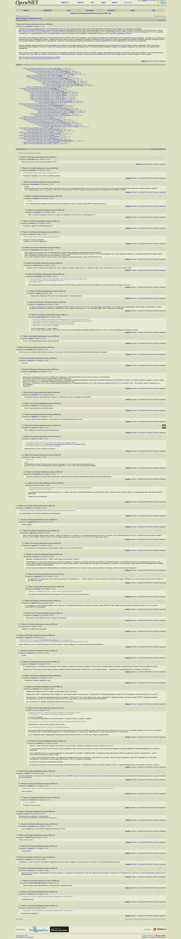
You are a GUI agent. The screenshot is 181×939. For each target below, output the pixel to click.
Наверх (150, 164)
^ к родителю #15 (142, 550)
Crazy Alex (69, 79)
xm (63, 97)
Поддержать (153, 937)
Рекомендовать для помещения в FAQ (133, 919)
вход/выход (111, 10)
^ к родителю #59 (142, 332)
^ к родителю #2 (142, 365)
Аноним (60, 70)
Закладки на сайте (22, 935)
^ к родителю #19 (142, 671)
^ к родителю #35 (142, 807)
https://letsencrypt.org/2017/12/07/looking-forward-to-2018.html (38, 30)
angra (59, 106)
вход (148, 0)
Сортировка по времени (157, 149)
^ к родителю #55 (142, 767)
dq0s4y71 (64, 114)
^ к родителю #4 (142, 388)
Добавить (145, 937)
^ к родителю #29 (142, 704)
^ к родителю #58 (142, 502)
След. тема (163, 919)
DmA (52, 128)
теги (130, 2)
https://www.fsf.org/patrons (131, 605)
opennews (29, 26)
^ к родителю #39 (142, 737)
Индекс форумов (147, 919)
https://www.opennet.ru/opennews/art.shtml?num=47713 (42, 58)
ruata (74, 82)
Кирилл (64, 122)
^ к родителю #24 (142, 582)
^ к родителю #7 (142, 399)
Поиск (126, 2)
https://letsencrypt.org (61, 29)
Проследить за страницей (24, 937)
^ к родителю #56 (142, 620)
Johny (60, 77)
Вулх (59, 87)
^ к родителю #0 (142, 354)
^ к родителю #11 (142, 526)
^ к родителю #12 (142, 539)
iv (54, 116)
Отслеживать (162, 20)
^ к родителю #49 (142, 270)
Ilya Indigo (57, 68)
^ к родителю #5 (142, 192)
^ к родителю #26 (142, 682)
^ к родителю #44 (142, 877)
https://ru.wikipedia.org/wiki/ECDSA (100, 41)
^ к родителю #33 (142, 831)
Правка (150, 61)
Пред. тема (157, 919)
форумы (26, 10)
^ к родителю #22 (142, 570)
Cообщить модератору (159, 61)
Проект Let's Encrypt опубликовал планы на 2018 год (38, 68)
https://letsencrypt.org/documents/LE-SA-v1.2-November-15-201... (114, 383)
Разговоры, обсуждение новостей (30, 18)
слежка (132, 10)
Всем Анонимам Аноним (65, 140)
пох (63, 99)
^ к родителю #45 (142, 887)
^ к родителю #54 (142, 479)
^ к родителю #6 (142, 206)
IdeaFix (53, 135)
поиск (69, 10)
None (52, 132)
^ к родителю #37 (142, 853)
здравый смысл (59, 105)
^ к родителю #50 (142, 287)
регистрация (153, 0)
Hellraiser (72, 111)
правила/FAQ (47, 10)
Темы (152, 919)
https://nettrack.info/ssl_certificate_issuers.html (126, 32)
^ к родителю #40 (142, 259)
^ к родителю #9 (142, 217)
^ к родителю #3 (142, 178)
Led (55, 143)
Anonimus (65, 92)
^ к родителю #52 (142, 298)
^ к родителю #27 (142, 793)
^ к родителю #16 (142, 657)
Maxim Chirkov (161, 935)
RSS (154, 10)
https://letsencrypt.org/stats (51, 32)
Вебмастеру (162, 937)
